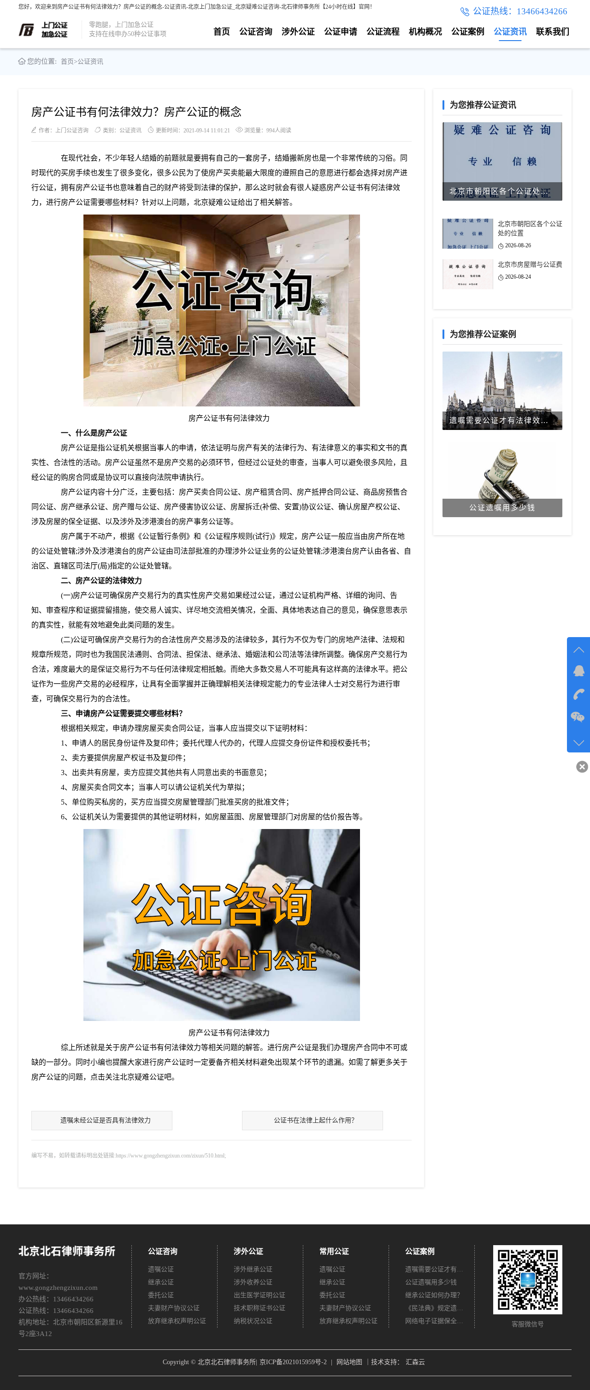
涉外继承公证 (253, 1269)
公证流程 (383, 31)
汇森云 (415, 1362)
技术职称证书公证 (259, 1308)
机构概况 (425, 31)
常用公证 (334, 1251)
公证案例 (467, 31)
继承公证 (161, 1282)
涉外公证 (298, 31)
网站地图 (349, 1362)
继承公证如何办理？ (434, 1295)
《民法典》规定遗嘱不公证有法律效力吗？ (434, 1308)
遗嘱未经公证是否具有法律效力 (105, 1120)
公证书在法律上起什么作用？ (316, 1120)
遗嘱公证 (161, 1269)
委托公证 (161, 1295)
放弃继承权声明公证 (177, 1321)
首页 (221, 31)
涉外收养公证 (253, 1282)
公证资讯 (510, 31)
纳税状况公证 (253, 1321)
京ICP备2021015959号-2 (293, 1362)
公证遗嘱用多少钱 (431, 1282)
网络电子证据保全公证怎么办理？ (434, 1321)
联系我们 (552, 31)
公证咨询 (255, 31)
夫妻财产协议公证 (174, 1308)
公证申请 (340, 31)
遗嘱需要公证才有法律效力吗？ (434, 1269)
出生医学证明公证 (259, 1295)
